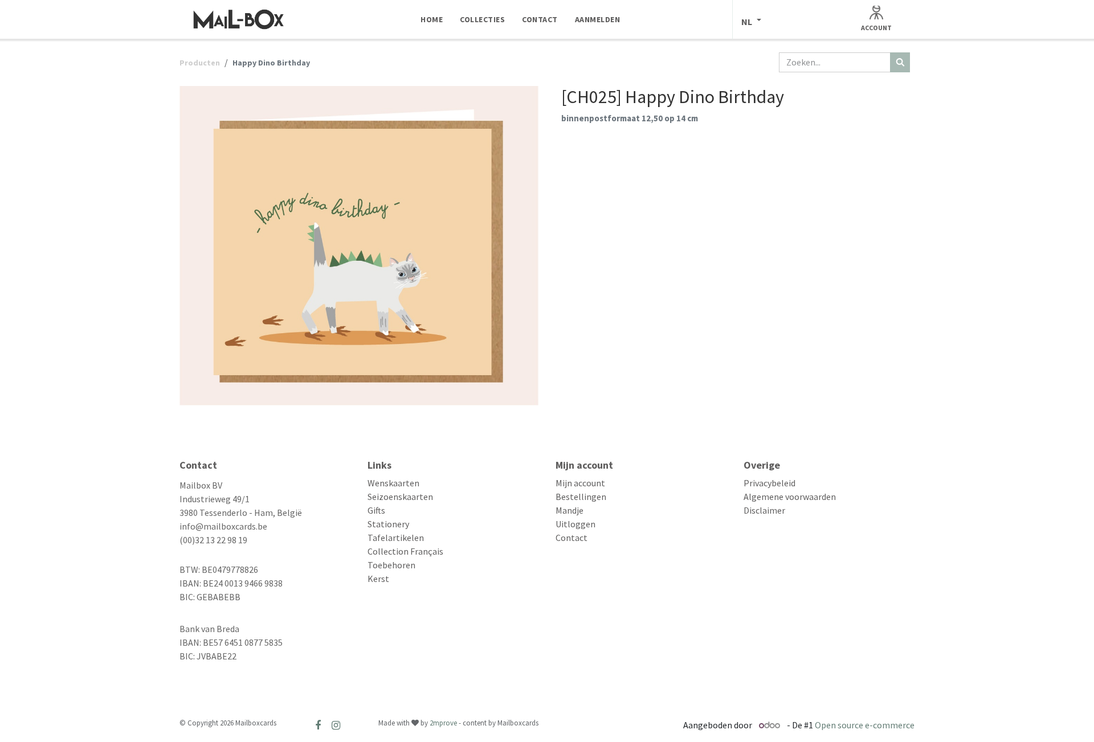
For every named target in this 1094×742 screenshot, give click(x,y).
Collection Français (405, 551)
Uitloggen (575, 524)
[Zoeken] (900, 62)
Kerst (378, 578)
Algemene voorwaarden (790, 496)
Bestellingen (581, 496)
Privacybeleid (769, 483)
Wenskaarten (393, 483)
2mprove (443, 723)
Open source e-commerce (865, 725)
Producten (199, 63)
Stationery (388, 524)
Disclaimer (764, 510)
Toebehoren (391, 565)
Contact (571, 537)
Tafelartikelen (396, 537)
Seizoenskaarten (400, 496)
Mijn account (580, 483)
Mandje (569, 510)
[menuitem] (431, 19)
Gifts (376, 510)
